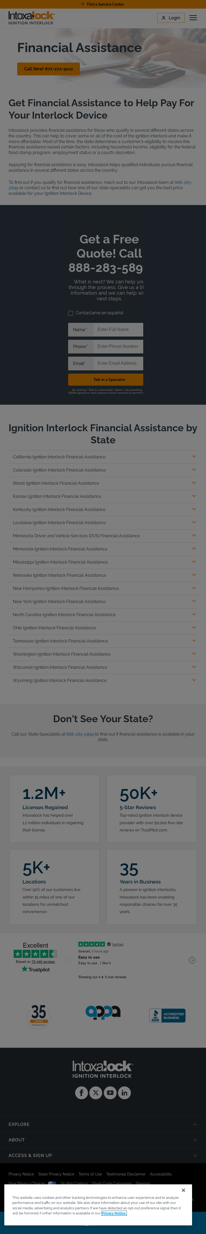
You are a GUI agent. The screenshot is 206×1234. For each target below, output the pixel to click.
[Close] (183, 1190)
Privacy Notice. (114, 1213)
